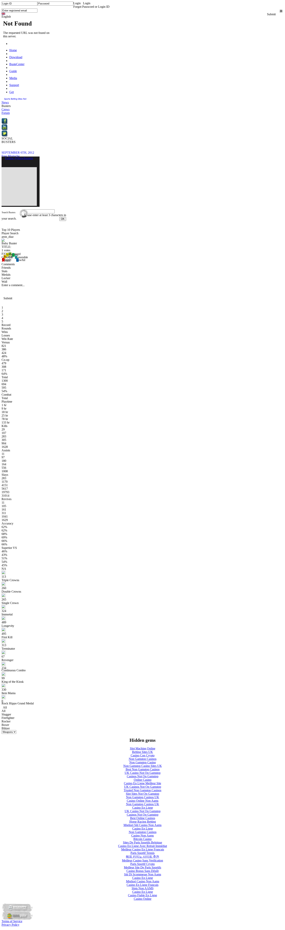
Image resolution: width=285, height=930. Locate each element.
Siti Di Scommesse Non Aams (142, 874)
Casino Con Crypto (143, 755)
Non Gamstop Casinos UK (142, 797)
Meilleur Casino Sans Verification (142, 860)
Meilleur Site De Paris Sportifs (142, 867)
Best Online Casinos (142, 818)
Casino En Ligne (142, 807)
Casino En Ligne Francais (142, 884)
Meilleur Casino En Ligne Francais (142, 849)
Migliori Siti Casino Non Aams (143, 825)
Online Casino (142, 779)
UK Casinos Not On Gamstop (142, 786)
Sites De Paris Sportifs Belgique (142, 842)
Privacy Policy (10, 924)
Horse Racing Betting (142, 821)
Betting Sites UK (142, 752)
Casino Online (142, 898)
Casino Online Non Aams (142, 800)
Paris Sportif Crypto (142, 864)
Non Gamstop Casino (142, 762)
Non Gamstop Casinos (142, 759)
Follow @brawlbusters (19, 158)
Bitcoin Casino (142, 839)
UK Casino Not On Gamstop (143, 772)
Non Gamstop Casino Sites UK (142, 765)
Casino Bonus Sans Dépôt (142, 871)
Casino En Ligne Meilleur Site (142, 783)
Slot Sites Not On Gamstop (142, 793)
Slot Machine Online (142, 748)
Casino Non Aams (142, 835)
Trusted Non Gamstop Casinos (142, 790)
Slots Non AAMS (143, 888)
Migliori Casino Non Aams (142, 881)
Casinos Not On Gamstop (142, 776)
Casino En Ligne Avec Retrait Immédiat (142, 846)
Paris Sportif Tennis (142, 853)
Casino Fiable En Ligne (142, 895)
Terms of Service (12, 921)
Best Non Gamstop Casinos (143, 769)
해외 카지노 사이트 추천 (142, 856)
